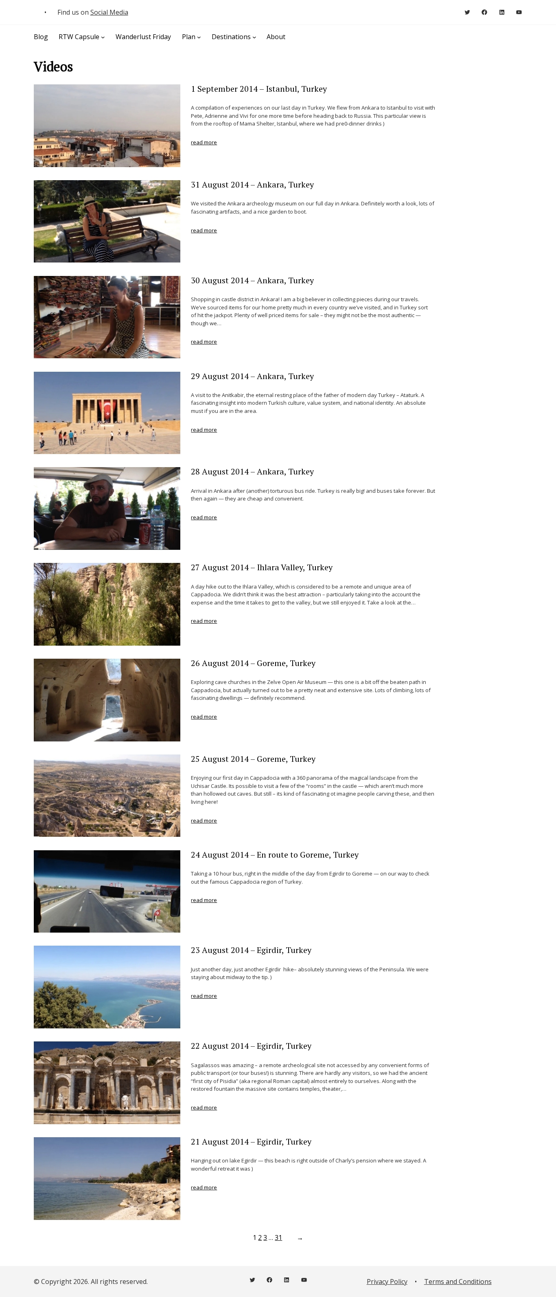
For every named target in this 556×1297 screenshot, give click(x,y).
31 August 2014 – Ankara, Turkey (252, 184)
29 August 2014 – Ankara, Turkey (252, 376)
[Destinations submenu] (254, 37)
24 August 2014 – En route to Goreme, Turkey (275, 854)
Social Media (109, 12)
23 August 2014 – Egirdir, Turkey (251, 950)
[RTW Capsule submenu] (103, 37)
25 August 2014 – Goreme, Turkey (253, 758)
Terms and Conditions (458, 1281)
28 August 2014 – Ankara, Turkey (252, 471)
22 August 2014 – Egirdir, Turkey (251, 1045)
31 (278, 1237)
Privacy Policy (387, 1281)
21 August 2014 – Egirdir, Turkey (251, 1141)
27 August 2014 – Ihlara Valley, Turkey (262, 567)
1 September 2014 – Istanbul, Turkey (259, 88)
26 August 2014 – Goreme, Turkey (253, 663)
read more (204, 142)
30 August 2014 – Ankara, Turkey (252, 280)
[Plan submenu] (199, 37)
